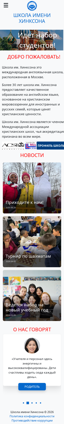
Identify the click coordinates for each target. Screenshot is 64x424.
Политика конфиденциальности (32, 416)
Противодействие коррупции (32, 420)
